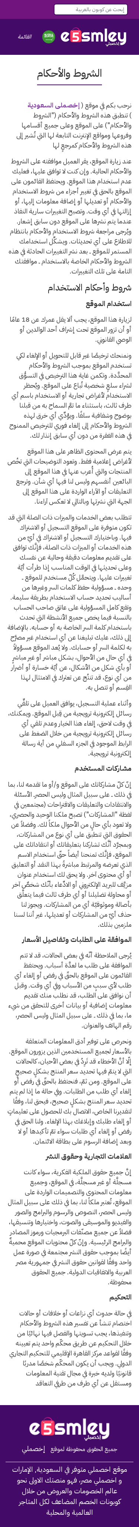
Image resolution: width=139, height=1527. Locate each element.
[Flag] (48, 37)
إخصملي (33, 1449)
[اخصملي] (93, 37)
